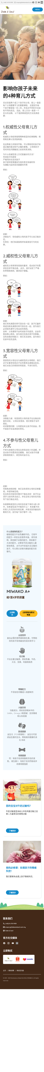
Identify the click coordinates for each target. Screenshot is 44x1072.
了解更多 (12, 831)
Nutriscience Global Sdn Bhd (19, 978)
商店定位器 (20, 970)
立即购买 (12, 613)
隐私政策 (11, 970)
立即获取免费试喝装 (28, 613)
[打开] (37, 9)
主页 (4, 970)
